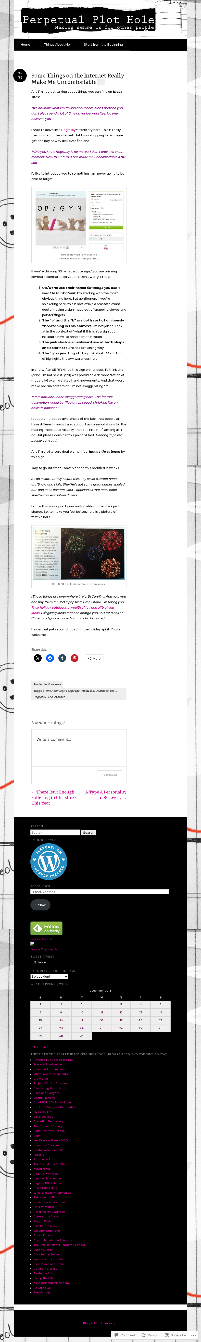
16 (61, 1020)
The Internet (56, 697)
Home (25, 44)
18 (101, 1020)
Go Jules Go (42, 1288)
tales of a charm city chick (52, 1192)
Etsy (113, 690)
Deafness (102, 690)
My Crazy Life (43, 1112)
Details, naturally (45, 1268)
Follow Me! (40, 886)
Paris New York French (49, 1131)
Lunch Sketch (43, 1250)
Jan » (44, 1047)
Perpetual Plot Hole (41, 939)
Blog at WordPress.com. (100, 1323)
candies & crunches (48, 1178)
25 (101, 1028)
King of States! (44, 1221)
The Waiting (42, 1292)
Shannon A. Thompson (49, 1069)
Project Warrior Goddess (51, 1083)
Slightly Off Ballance (48, 1183)
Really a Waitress (46, 1174)
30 (61, 1036)
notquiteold (42, 1169)
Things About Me (57, 44)
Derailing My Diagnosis (49, 1212)
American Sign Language (62, 690)
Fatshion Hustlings (47, 1197)
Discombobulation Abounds (53, 1240)
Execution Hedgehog (48, 1121)
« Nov (34, 1047)
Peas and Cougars (46, 1093)
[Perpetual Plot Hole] (32, 944)
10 (81, 1012)
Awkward (87, 690)
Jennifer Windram (46, 1145)
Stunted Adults (44, 1159)
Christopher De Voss (48, 1254)
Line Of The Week (45, 1226)
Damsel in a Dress (46, 1216)
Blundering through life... (51, 1088)
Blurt (37, 1136)
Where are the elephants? (51, 1074)
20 (140, 1020)
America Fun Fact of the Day (54, 1059)
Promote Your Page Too (44, 949)
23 (61, 1028)
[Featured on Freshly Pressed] (48, 879)
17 (81, 1020)
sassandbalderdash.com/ (52, 1283)
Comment (109, 775)
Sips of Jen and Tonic (49, 1264)
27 (140, 1028)
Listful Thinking (44, 1097)
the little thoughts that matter (55, 1107)
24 (82, 1028)
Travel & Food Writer (48, 1064)
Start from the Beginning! (104, 44)
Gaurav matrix (44, 1207)
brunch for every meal (49, 1202)
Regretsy (68, 130)
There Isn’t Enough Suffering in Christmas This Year (54, 797)
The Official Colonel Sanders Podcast (59, 1245)
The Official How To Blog (50, 1164)
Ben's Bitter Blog (45, 1188)
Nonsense (54, 684)
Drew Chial (41, 1078)
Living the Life (44, 1278)
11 (101, 1012)
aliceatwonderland (47, 1230)
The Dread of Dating (48, 1126)
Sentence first (44, 1273)
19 (121, 1020)
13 (140, 1012)
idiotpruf (40, 1154)
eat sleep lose (43, 1116)
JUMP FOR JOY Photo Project (54, 1102)
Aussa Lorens (43, 1235)
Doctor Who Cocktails (48, 1150)
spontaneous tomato (48, 1259)
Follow (41, 905)
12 (121, 1012)
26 (121, 1028)
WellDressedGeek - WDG (51, 1140)
